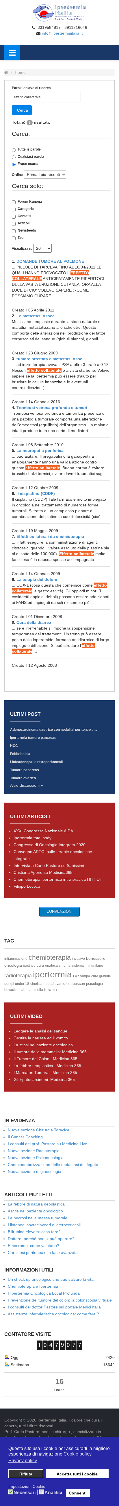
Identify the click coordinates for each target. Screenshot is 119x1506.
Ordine (17, 175)
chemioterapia (50, 957)
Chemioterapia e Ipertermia (33, 1286)
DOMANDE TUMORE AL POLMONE (50, 261)
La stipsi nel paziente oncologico (43, 1045)
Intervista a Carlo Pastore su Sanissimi (49, 865)
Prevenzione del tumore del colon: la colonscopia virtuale (60, 1300)
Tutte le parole (29, 149)
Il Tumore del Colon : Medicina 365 (45, 1058)
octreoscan (75, 983)
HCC (14, 746)
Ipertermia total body (32, 837)
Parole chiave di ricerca (31, 88)
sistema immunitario (87, 966)
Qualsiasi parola (31, 157)
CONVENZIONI (59, 911)
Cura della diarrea (33, 622)
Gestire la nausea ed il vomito (41, 1038)
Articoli (23, 223)
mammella (35, 990)
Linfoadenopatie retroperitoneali (36, 762)
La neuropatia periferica (40, 450)
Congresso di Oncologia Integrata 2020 (49, 844)
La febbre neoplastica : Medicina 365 (47, 1065)
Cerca (22, 110)
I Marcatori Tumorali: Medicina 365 (45, 1072)
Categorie (26, 209)
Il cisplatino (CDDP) (35, 493)
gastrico (29, 966)
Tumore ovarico (23, 778)
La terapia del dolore (36, 579)
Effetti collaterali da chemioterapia (50, 536)
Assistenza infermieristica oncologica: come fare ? (53, 1314)
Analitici (53, 1492)
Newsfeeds (27, 230)
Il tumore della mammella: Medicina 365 (50, 1051)
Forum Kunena (30, 202)
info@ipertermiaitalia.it (62, 33)
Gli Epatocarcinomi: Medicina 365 (44, 1079)
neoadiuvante (54, 984)
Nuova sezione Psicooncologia (36, 1157)
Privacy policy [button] (22, 1460)
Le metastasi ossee (35, 315)
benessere (95, 958)
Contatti (24, 216)
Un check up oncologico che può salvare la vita (51, 1279)
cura (40, 965)
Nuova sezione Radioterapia (34, 1150)
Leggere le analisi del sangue (40, 1031)
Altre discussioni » (26, 785)
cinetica (36, 984)
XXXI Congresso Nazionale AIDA (43, 831)
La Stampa (81, 976)
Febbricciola (20, 754)
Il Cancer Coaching (25, 1137)
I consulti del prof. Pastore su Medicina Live (47, 1143)
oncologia (13, 965)
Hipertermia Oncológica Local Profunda (44, 1293)
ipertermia (52, 974)
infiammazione (15, 959)
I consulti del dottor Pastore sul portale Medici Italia (54, 1307)
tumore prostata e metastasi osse (49, 358)
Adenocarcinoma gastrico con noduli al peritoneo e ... (53, 730)
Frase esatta (28, 164)
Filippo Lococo (27, 886)
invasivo (78, 959)
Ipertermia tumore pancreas (33, 738)
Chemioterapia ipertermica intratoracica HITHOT (58, 879)
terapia (50, 989)
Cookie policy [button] (78, 1453)
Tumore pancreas (24, 770)
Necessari (25, 1492)
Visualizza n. (22, 249)
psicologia (94, 983)
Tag (20, 238)
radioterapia (18, 976)
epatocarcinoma (57, 966)
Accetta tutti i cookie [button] (77, 1474)
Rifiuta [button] (25, 1474)
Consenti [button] (78, 1493)
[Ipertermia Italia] (59, 12)
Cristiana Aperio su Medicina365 (43, 872)
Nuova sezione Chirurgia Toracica (38, 1130)
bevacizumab (14, 990)
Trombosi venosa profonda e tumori (51, 407)
